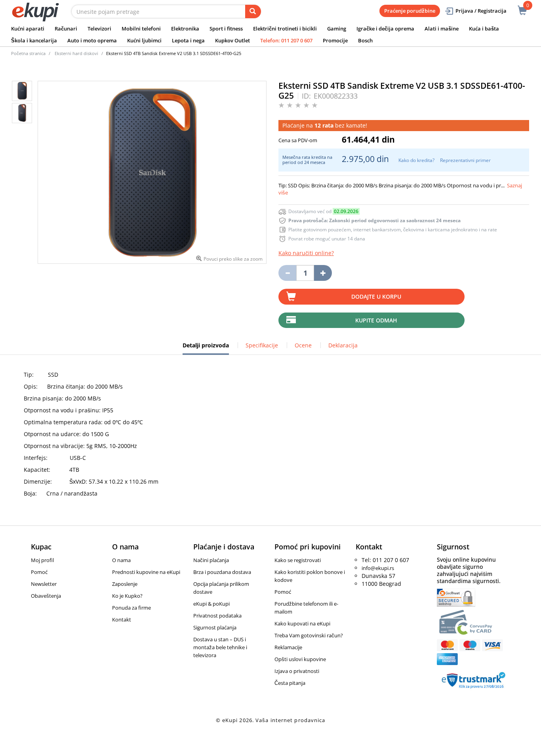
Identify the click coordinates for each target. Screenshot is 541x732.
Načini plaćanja (211, 560)
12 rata (323, 125)
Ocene (303, 345)
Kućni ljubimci (144, 40)
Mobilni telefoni (141, 28)
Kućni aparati (27, 28)
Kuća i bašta (484, 28)
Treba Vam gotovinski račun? (308, 635)
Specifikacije (262, 345)
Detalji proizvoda (206, 348)
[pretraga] (253, 11)
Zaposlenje (124, 583)
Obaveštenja (46, 595)
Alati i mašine (442, 28)
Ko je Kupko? (127, 595)
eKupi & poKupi (211, 603)
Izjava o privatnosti (296, 671)
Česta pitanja (289, 682)
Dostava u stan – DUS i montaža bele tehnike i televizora (220, 647)
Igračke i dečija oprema (385, 28)
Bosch (365, 40)
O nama (121, 560)
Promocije (335, 40)
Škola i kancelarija (34, 40)
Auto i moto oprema (92, 40)
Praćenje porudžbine (409, 10)
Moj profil (42, 560)
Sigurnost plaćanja (214, 627)
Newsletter (44, 583)
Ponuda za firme (131, 607)
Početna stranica (28, 53)
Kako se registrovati (297, 560)
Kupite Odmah (376, 320)
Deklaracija (343, 345)
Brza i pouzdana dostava (222, 572)
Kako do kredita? (416, 160)
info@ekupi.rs (378, 568)
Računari (66, 28)
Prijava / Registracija (481, 10)
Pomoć (39, 572)
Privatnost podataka (217, 615)
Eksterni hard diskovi (76, 53)
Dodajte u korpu (376, 296)
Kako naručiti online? (306, 253)
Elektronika (185, 28)
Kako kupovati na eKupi (302, 623)
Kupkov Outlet (232, 40)
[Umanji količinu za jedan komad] (287, 273)
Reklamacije (288, 647)
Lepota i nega (188, 40)
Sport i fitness (226, 28)
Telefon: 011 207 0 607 (286, 40)
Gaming (336, 28)
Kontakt (121, 619)
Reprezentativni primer (465, 160)
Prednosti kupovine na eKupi (146, 572)
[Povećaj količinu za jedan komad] (323, 273)
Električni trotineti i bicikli (285, 28)
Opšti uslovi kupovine (300, 659)
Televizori (99, 28)
